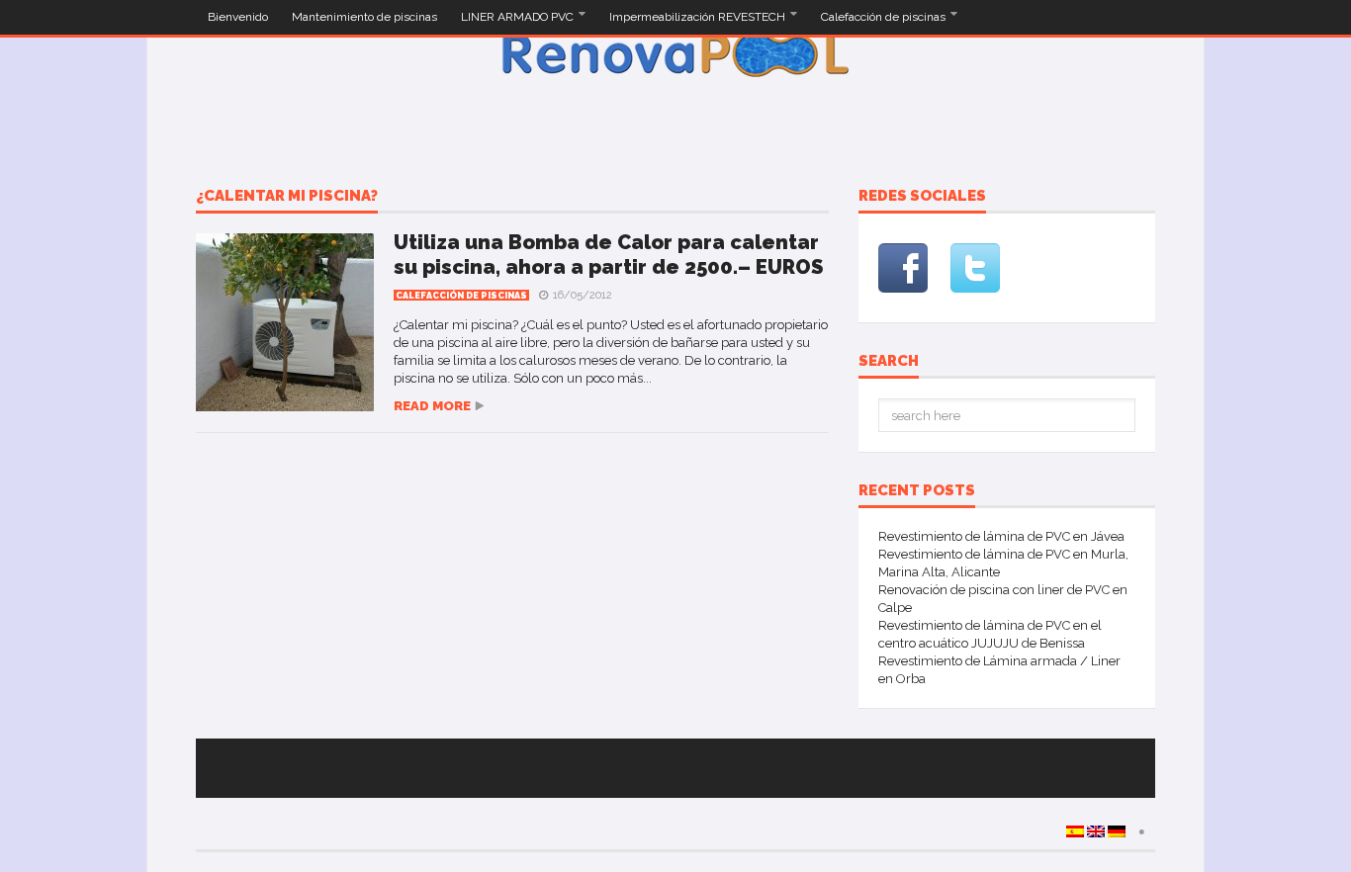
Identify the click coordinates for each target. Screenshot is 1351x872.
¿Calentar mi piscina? (287, 197)
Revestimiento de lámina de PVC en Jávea (1001, 536)
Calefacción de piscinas (884, 17)
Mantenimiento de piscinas (364, 17)
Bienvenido (238, 17)
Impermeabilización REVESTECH (698, 17)
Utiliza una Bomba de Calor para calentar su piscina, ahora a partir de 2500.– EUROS (608, 254)
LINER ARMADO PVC (519, 17)
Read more (432, 405)
